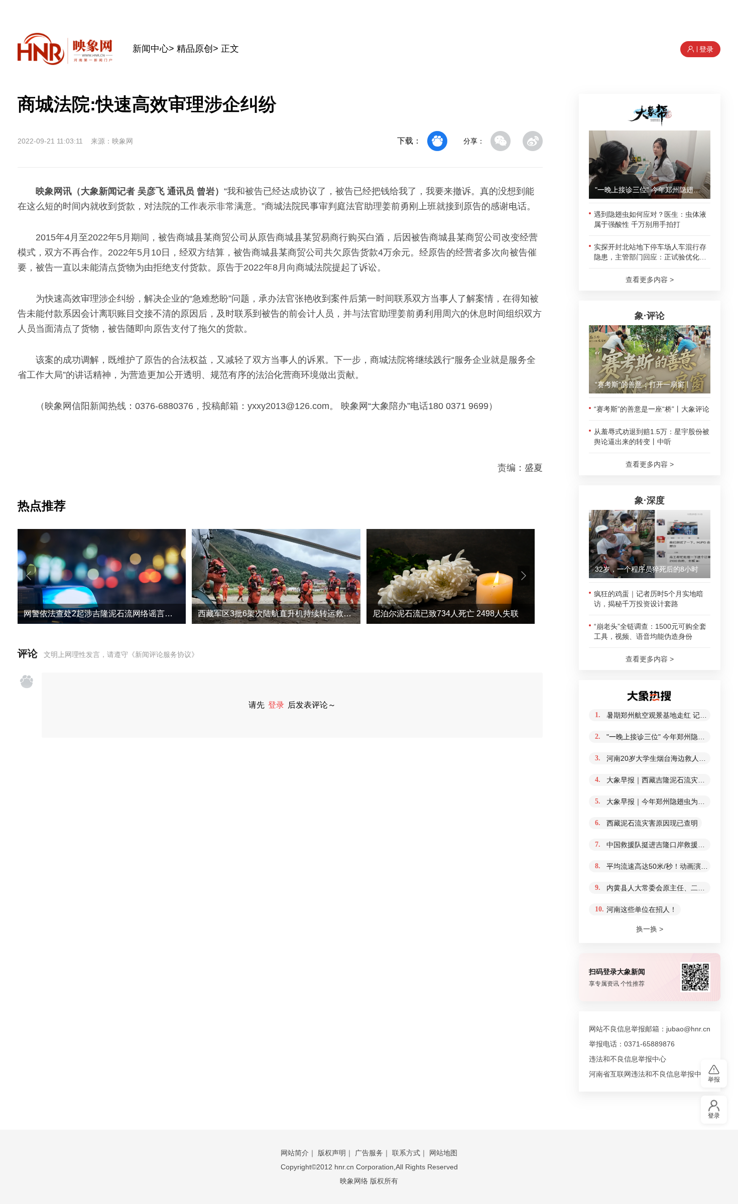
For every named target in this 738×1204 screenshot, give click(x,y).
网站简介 (295, 1153)
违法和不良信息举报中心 (627, 1059)
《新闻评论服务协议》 (163, 654)
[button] (29, 576)
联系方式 (406, 1153)
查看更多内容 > (650, 280)
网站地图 (443, 1153)
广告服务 (369, 1153)
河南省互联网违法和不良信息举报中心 (648, 1074)
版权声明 (332, 1153)
